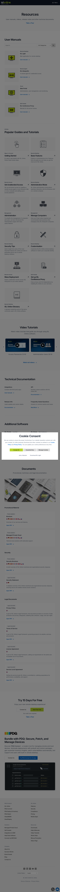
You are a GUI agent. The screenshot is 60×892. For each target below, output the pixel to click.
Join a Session (23, 455)
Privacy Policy (18, 444)
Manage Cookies (43, 450)
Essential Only (30, 450)
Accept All (16, 450)
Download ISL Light (35, 455)
